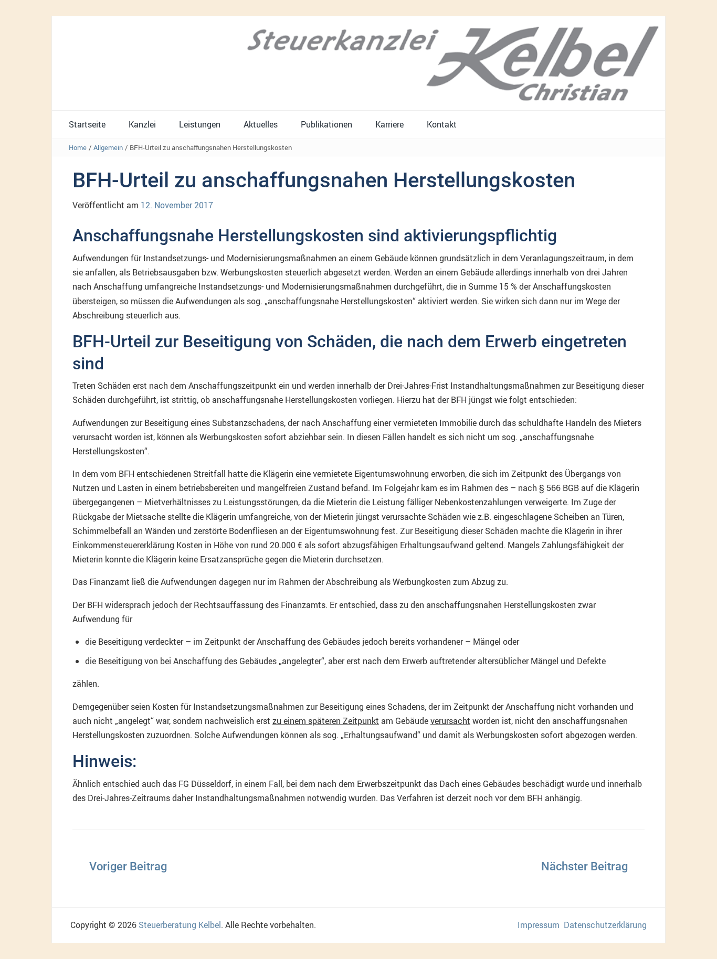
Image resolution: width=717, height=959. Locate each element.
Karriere (389, 124)
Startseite (87, 124)
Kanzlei (142, 124)
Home (78, 147)
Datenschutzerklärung (605, 925)
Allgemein (108, 147)
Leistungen (199, 124)
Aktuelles (261, 124)
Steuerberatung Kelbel (180, 925)
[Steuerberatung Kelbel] (358, 62)
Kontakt (442, 124)
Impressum (539, 925)
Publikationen (326, 124)
